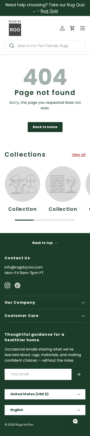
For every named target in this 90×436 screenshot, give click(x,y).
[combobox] (45, 45)
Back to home (45, 127)
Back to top (42, 242)
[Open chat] (75, 421)
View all (78, 154)
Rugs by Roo (24, 425)
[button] (72, 28)
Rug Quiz (49, 11)
